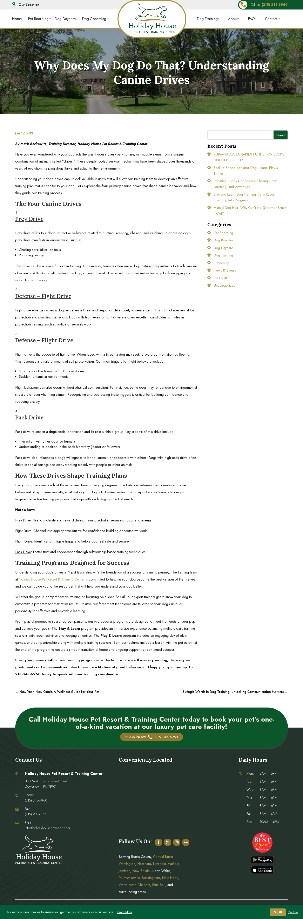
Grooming (221, 262)
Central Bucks (163, 856)
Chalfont (143, 884)
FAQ (251, 18)
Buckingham (151, 877)
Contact (271, 18)
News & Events (225, 270)
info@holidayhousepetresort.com (47, 828)
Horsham (144, 863)
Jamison (124, 870)
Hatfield (173, 863)
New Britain (141, 870)
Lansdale (159, 863)
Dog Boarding (224, 240)
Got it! (278, 912)
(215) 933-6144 (35, 814)
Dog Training (207, 18)
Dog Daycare (65, 18)
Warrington (127, 863)
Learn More (124, 912)
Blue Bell (158, 884)
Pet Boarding (38, 18)
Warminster (127, 884)
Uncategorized (224, 285)
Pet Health (221, 277)
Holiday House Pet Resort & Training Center (52, 579)
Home (17, 18)
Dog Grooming (94, 18)
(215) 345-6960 (36, 800)
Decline (293, 912)
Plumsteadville (129, 877)
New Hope (169, 877)
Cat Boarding (223, 232)
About (233, 18)
